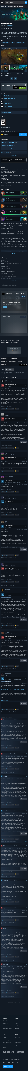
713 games (7, 675)
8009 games (7, 591)
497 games (7, 522)
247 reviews (13, 522)
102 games (7, 454)
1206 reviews (14, 498)
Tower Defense (5, 42)
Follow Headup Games (11, 303)
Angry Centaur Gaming (9, 172)
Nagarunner (7, 563)
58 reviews (13, 675)
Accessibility (6, 1039)
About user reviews (5, 342)
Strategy (19, 42)
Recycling (17, 1028)
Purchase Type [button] (14, 358)
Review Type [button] (4, 358)
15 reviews (13, 454)
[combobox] (15, 2)
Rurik (6, 521)
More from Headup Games (14, 294)
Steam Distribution (7, 1028)
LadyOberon (7, 589)
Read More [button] (23, 442)
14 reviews (7, 477)
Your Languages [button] (8, 369)
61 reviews (14, 591)
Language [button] (3, 361)
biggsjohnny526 (9, 476)
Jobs (16, 1023)
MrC (6, 453)
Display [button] (3, 364)
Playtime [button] (20, 361)
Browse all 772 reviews (14, 1002)
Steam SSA (5, 1023)
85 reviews (7, 415)
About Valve (18, 1020)
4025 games (7, 498)
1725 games (7, 633)
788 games (7, 381)
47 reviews (13, 565)
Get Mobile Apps (8, 1066)
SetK (6, 380)
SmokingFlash (8, 673)
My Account (18, 1045)
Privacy (4, 1037)
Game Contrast (8, 185)
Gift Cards (5, 1031)
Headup (7, 27)
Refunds (5, 1047)
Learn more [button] (23, 134)
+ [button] (23, 42)
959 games (7, 565)
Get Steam (17, 1037)
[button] (3, 6)
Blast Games (6, 179)
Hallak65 (7, 496)
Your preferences (14, 342)
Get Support (18, 1042)
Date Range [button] (12, 361)
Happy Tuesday (9, 25)
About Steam (6, 1020)
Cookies (5, 1045)
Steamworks (6, 1026)
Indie (13, 42)
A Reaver (7, 414)
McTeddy (7, 632)
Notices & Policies (7, 1042)
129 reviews (13, 381)
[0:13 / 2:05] (14, 56)
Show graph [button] (22, 364)
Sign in (2, 73)
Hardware (17, 1026)
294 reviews (13, 633)
